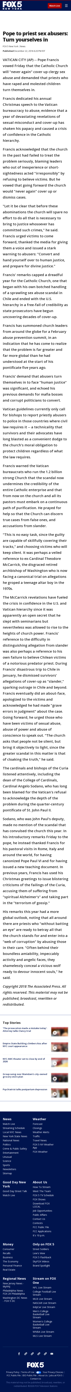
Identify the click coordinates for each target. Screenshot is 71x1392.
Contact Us (39, 1219)
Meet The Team (42, 1191)
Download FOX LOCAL (41, 1205)
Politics (7, 1144)
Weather (39, 1119)
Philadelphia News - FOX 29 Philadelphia (14, 1292)
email (52, 1354)
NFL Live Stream (42, 1287)
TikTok (32, 1354)
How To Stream (41, 1187)
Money (8, 1244)
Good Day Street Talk (15, 1191)
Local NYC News (12, 1132)
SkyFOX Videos (41, 1261)
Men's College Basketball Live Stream (41, 1314)
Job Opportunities (42, 1210)
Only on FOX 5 (43, 1244)
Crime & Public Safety (15, 1148)
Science (7, 1161)
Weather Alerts (41, 1132)
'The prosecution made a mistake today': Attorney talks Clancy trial (25, 1029)
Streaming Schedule (14, 1128)
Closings (37, 1128)
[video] (59, 1032)
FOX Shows (39, 1199)
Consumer (8, 1249)
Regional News (14, 1278)
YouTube (39, 1354)
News (22, 46)
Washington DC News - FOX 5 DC (15, 1299)
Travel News (40, 1140)
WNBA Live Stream (43, 1331)
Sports (6, 1165)
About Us (40, 1182)
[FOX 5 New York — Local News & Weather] (13, 5)
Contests (38, 1223)
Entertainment (11, 1152)
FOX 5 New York (10, 46)
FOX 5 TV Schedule (43, 1195)
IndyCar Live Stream (44, 1307)
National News (11, 1140)
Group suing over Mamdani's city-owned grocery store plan (25, 1075)
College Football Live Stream (44, 1293)
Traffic (36, 1136)
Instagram (25, 1354)
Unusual (7, 1156)
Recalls (7, 1253)
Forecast (38, 1124)
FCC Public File (41, 1227)
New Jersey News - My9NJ (13, 1285)
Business (8, 1257)
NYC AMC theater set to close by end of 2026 (24, 1060)
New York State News (15, 1136)
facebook (19, 1354)
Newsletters (9, 1169)
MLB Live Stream (42, 1298)
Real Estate (9, 1269)
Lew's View (39, 1253)
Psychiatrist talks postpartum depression (25, 1089)
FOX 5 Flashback (42, 1257)
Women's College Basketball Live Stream (42, 1324)
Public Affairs (40, 1214)
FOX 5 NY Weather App (43, 1146)
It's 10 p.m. (39, 1235)
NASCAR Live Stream (44, 1303)
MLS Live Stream (42, 1335)
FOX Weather (40, 1151)
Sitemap (7, 1173)
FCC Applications (42, 1231)
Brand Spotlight (41, 1265)
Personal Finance (12, 1265)
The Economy (10, 1261)
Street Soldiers (41, 1249)
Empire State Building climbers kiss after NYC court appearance (25, 1045)
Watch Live (54, 6)
